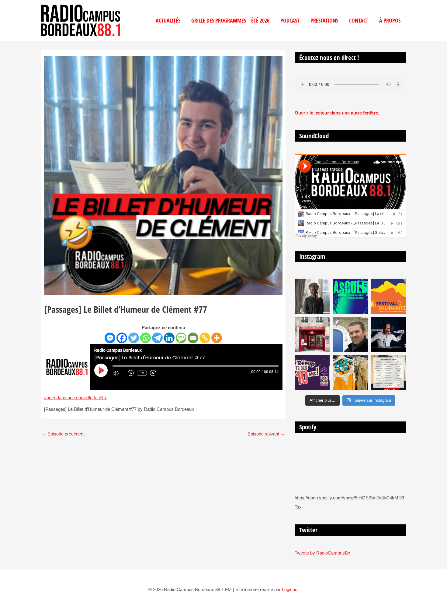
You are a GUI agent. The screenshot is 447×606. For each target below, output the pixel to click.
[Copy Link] (204, 338)
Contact (358, 20)
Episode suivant (266, 433)
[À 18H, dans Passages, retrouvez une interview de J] (312, 296)
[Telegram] (157, 338)
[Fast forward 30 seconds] (156, 373)
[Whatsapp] (145, 338)
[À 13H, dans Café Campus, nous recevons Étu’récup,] (312, 372)
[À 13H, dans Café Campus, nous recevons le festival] (350, 296)
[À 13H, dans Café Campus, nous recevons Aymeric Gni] (312, 334)
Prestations (324, 20)
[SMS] (181, 338)
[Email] (193, 338)
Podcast (290, 20)
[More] (216, 338)
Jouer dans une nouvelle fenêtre (75, 397)
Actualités (168, 20)
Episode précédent (63, 433)
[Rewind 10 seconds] (131, 373)
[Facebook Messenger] (110, 338)
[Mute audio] (119, 373)
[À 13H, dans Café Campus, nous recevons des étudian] (350, 372)
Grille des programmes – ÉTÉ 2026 (230, 20)
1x (142, 373)
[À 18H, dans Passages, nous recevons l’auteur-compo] (388, 334)
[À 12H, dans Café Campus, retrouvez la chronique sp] (350, 334)
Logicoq (289, 589)
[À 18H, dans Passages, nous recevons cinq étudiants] (388, 296)
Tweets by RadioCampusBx (322, 552)
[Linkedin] (169, 338)
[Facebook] (121, 338)
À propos (389, 20)
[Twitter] (133, 338)
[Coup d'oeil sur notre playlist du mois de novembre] (388, 372)
